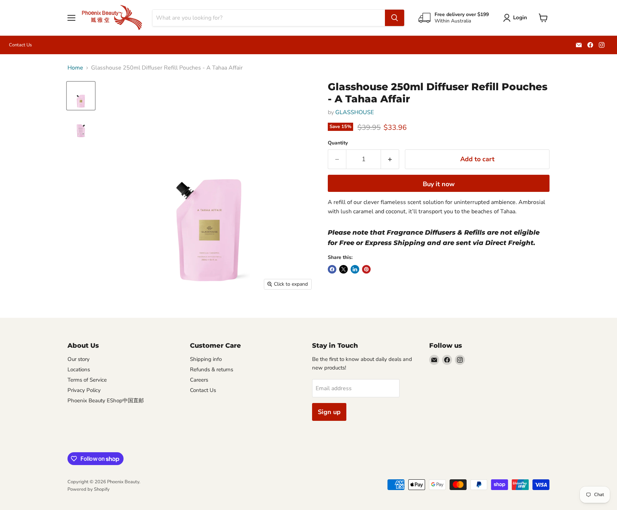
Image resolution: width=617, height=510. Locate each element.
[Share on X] (343, 269)
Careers (199, 379)
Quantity (338, 143)
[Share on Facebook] (332, 269)
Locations (78, 369)
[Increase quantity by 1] (390, 159)
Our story (78, 359)
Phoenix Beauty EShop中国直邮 (105, 400)
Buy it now (439, 184)
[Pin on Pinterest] (366, 269)
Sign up (329, 412)
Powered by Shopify (88, 489)
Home (75, 68)
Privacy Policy (84, 390)
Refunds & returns (211, 369)
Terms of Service (87, 379)
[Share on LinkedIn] (355, 269)
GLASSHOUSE (354, 112)
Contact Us (20, 45)
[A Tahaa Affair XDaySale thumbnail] (81, 96)
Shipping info (206, 359)
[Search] (394, 18)
